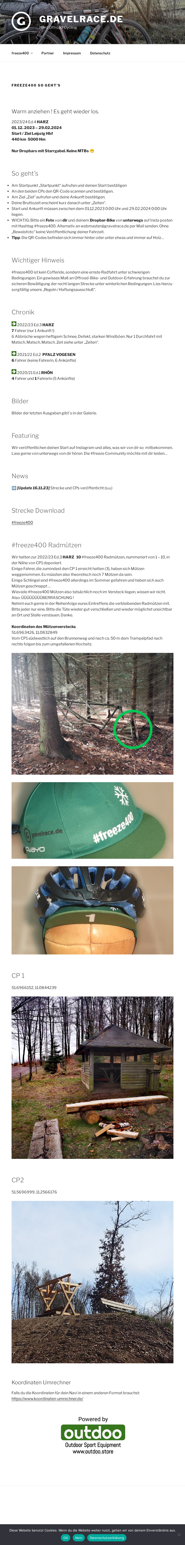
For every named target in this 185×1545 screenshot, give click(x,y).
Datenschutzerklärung (107, 1538)
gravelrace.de (81, 19)
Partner (47, 53)
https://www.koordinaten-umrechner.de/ (47, 1398)
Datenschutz (100, 53)
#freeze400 (22, 522)
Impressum (72, 53)
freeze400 (20, 53)
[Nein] (179, 1534)
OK (65, 1538)
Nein (78, 1538)
